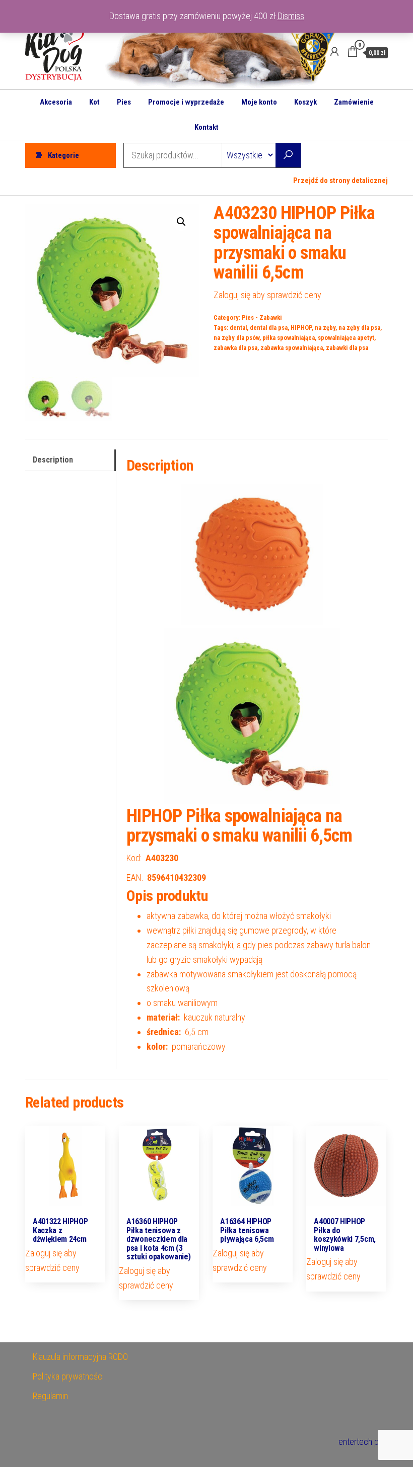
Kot (94, 102)
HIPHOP (301, 327)
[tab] (70, 460)
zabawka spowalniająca (291, 347)
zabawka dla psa (235, 347)
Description (53, 460)
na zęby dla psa (359, 327)
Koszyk (305, 102)
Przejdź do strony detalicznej (340, 180)
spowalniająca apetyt (346, 337)
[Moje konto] (334, 51)
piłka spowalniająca (288, 337)
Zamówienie (354, 102)
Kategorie (63, 155)
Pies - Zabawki (262, 317)
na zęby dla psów (236, 337)
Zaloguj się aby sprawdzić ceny (267, 295)
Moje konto (259, 102)
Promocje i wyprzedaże (186, 102)
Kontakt (206, 127)
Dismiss (291, 16)
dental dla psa (269, 327)
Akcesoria (56, 102)
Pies (124, 102)
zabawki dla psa (347, 347)
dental (238, 327)
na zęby (325, 327)
